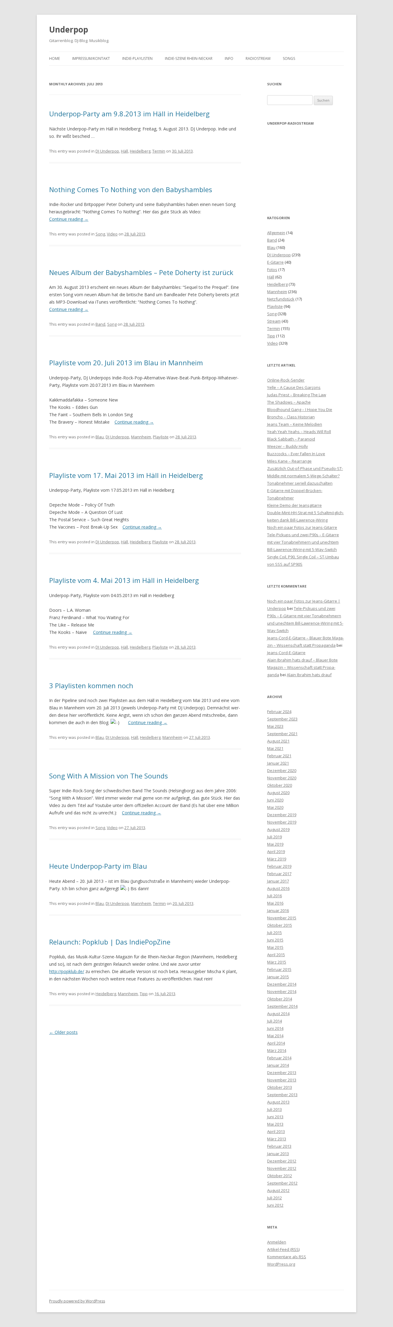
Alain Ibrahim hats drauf (309, 674)
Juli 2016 (274, 895)
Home (54, 58)
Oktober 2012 (279, 1175)
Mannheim (141, 437)
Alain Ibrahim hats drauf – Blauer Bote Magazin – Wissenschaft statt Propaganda (302, 667)
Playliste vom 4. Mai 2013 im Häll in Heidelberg (124, 580)
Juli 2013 (274, 1109)
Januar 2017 (278, 881)
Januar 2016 (278, 910)
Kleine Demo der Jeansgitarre (294, 505)
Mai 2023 (275, 726)
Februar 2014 (279, 1058)
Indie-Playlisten (137, 58)
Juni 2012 (275, 1205)
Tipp (144, 993)
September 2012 (282, 1183)
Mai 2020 (275, 807)
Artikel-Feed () (283, 1249)
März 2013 (276, 1139)
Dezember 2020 (281, 770)
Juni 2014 (275, 1028)
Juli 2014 (274, 1021)
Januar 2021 (278, 763)
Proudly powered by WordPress (77, 1301)
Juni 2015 (275, 940)
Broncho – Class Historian (291, 417)
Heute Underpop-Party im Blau (98, 866)
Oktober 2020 (279, 785)
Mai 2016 (275, 903)
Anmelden (276, 1242)
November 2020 (281, 778)
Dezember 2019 (281, 814)
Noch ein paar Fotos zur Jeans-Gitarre (302, 527)
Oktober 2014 (279, 999)
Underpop (68, 29)
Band (100, 324)
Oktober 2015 (279, 925)
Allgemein (276, 232)
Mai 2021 (275, 748)
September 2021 (282, 733)
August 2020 (278, 792)
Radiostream (258, 58)
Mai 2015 (275, 947)
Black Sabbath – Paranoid (291, 439)
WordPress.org (281, 1264)
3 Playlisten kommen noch (91, 685)
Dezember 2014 (281, 984)
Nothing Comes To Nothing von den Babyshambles (130, 189)
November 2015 (281, 918)
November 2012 (281, 1168)
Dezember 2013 (281, 1072)
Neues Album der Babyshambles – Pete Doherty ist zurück (141, 272)
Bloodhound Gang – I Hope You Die (299, 409)
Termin (158, 151)
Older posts (63, 1032)
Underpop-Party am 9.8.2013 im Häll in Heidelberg (129, 113)
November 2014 (281, 991)
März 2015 (276, 962)
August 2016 (278, 888)
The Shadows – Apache (289, 402)
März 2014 (276, 1050)
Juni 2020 (275, 800)
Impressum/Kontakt (91, 58)
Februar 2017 (279, 873)
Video (112, 234)
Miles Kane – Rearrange (289, 461)
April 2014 (276, 1043)
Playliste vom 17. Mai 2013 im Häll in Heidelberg (126, 475)
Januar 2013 (278, 1153)
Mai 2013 (275, 1124)
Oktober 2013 (279, 1087)
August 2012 (278, 1190)
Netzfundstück (280, 299)
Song (100, 234)
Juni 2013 (275, 1116)
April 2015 (276, 954)
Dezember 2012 (281, 1161)
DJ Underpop (107, 151)
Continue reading (68, 219)
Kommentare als (286, 1256)
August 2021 (278, 741)
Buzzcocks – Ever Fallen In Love (296, 453)
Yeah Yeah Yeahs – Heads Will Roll (299, 431)
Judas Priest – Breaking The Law (296, 395)
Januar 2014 (278, 1065)
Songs (289, 58)
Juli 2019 (274, 837)
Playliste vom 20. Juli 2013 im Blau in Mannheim (126, 362)
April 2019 (276, 851)
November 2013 (281, 1080)
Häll (124, 151)
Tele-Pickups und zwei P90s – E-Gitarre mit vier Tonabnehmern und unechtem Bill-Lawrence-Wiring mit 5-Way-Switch (303, 542)
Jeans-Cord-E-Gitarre (286, 652)
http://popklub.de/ (66, 971)
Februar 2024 (279, 711)
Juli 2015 (274, 932)
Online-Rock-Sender (286, 380)
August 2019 (278, 829)
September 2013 (282, 1094)
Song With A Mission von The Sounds (108, 775)
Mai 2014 (275, 1035)
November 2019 (281, 822)
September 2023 (282, 719)
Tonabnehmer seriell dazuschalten (300, 483)
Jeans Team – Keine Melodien (294, 424)
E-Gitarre (275, 262)
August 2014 (278, 1013)
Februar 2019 (279, 866)
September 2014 (282, 1006)
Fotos (272, 269)
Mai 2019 (275, 844)
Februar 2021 (279, 756)
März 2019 (276, 859)
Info (229, 58)
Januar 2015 (278, 977)
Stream (274, 321)
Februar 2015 (279, 969)
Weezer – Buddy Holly (287, 446)
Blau (99, 437)
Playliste (161, 437)
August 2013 (278, 1102)
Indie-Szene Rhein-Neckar (188, 58)
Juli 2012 (274, 1198)
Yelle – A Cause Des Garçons (294, 387)
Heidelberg (140, 151)
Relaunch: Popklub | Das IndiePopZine (109, 941)
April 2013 (276, 1131)
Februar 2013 (279, 1146)
